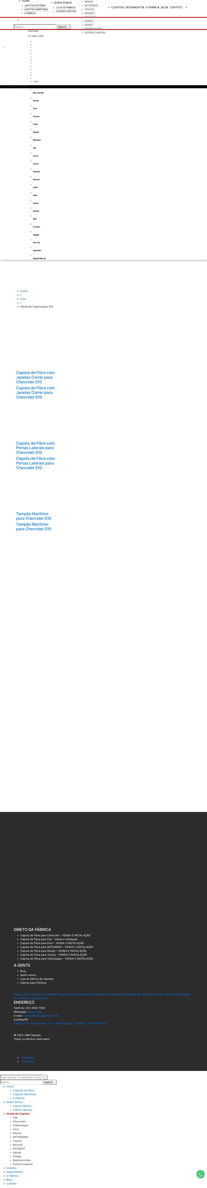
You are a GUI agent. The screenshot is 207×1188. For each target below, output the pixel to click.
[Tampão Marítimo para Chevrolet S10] (36, 491)
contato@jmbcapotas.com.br (41, 1015)
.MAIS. (36, 81)
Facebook (28, 1061)
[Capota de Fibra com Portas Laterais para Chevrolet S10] (36, 420)
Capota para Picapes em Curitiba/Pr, (36, 994)
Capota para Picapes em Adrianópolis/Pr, (84, 994)
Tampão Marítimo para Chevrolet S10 (33, 516)
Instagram (28, 1057)
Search (62, 26)
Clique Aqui (34, 1011)
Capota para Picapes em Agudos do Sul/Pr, (137, 994)
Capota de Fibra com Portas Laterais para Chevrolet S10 (35, 448)
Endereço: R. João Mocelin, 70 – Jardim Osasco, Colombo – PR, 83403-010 (60, 1023)
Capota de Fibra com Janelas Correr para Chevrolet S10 (35, 377)
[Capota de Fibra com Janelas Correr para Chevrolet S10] (36, 350)
